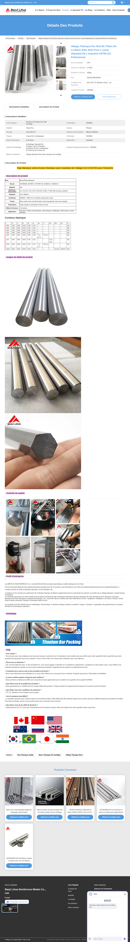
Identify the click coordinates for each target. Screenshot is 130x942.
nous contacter (119, 10)
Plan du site (26, 939)
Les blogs (71, 899)
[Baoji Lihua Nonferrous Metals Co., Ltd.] (16, 10)
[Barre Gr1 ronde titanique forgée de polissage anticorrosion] (19, 791)
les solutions (99, 10)
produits (65, 10)
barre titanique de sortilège (50, 755)
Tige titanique (30, 38)
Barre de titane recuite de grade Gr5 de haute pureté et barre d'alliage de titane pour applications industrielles (50, 811)
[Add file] (89, 939)
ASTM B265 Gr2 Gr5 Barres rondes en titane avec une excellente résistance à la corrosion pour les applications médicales (19, 859)
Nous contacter (73, 907)
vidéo (108, 10)
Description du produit (49, 107)
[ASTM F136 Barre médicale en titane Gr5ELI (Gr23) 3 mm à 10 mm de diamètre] (80, 791)
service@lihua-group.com (18, 902)
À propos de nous (53, 10)
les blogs (89, 10)
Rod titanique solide (25, 755)
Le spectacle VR (76, 10)
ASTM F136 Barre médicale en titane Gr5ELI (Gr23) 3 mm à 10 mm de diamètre (80, 811)
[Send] (125, 939)
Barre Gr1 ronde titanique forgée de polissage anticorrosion (19, 811)
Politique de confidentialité (13, 939)
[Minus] (125, 894)
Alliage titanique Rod (74, 755)
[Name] (113, 2)
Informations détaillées (19, 107)
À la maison (39, 10)
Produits (20, 38)
